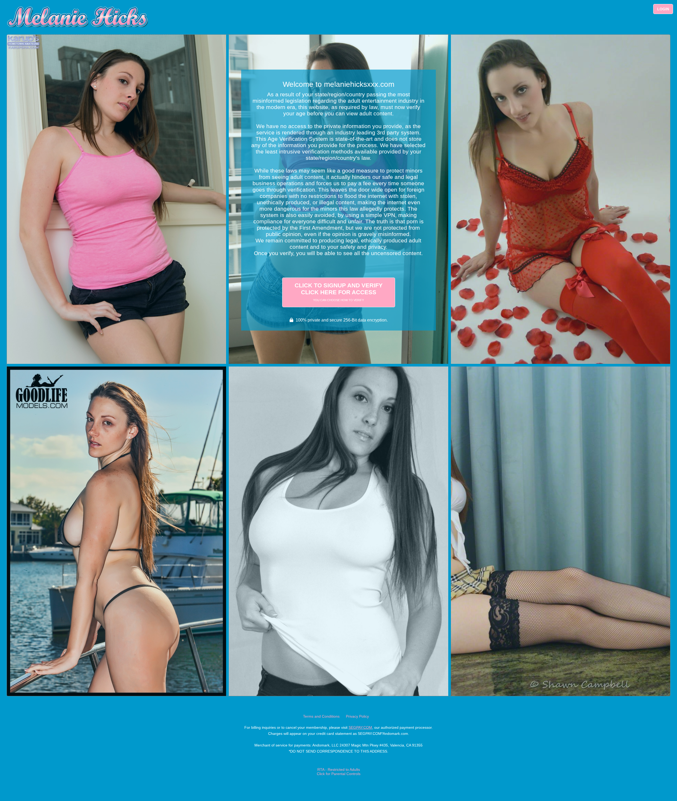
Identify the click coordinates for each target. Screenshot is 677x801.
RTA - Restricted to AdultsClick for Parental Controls (338, 771)
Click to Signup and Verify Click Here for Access (339, 292)
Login (663, 9)
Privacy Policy (357, 716)
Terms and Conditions (321, 716)
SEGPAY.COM (360, 727)
